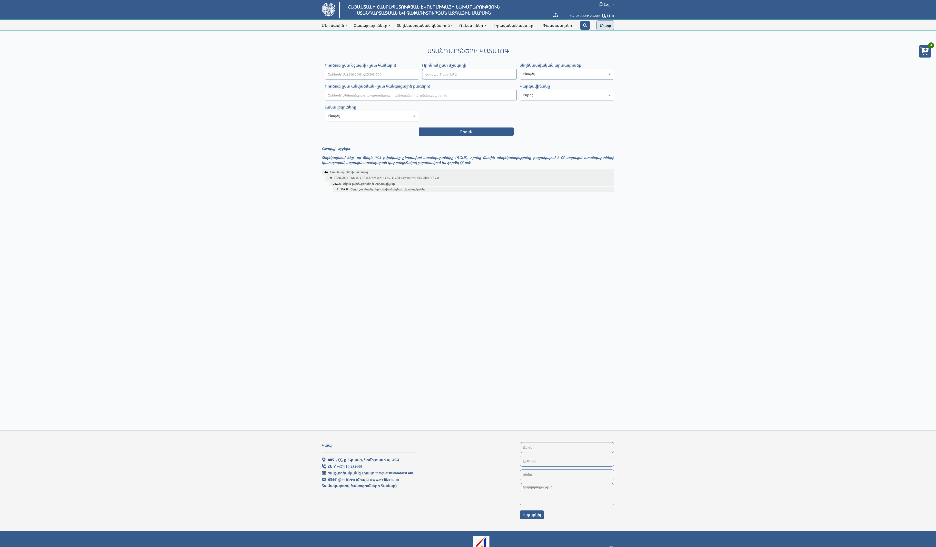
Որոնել (466, 131)
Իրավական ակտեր (513, 25)
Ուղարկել (532, 515)
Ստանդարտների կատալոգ (349, 172)
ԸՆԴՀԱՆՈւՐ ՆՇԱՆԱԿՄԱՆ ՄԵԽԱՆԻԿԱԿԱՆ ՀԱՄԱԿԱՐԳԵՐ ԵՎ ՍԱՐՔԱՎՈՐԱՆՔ (384, 178)
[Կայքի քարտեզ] (555, 15)
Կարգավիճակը (535, 86)
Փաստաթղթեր (557, 25)
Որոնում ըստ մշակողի (444, 65)
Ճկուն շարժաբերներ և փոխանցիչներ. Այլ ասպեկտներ (381, 189)
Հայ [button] (607, 4)
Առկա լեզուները (340, 107)
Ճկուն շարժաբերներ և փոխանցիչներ (364, 184)
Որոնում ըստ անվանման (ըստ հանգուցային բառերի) (377, 86)
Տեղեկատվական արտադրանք (550, 65)
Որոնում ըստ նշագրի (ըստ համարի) (360, 65)
